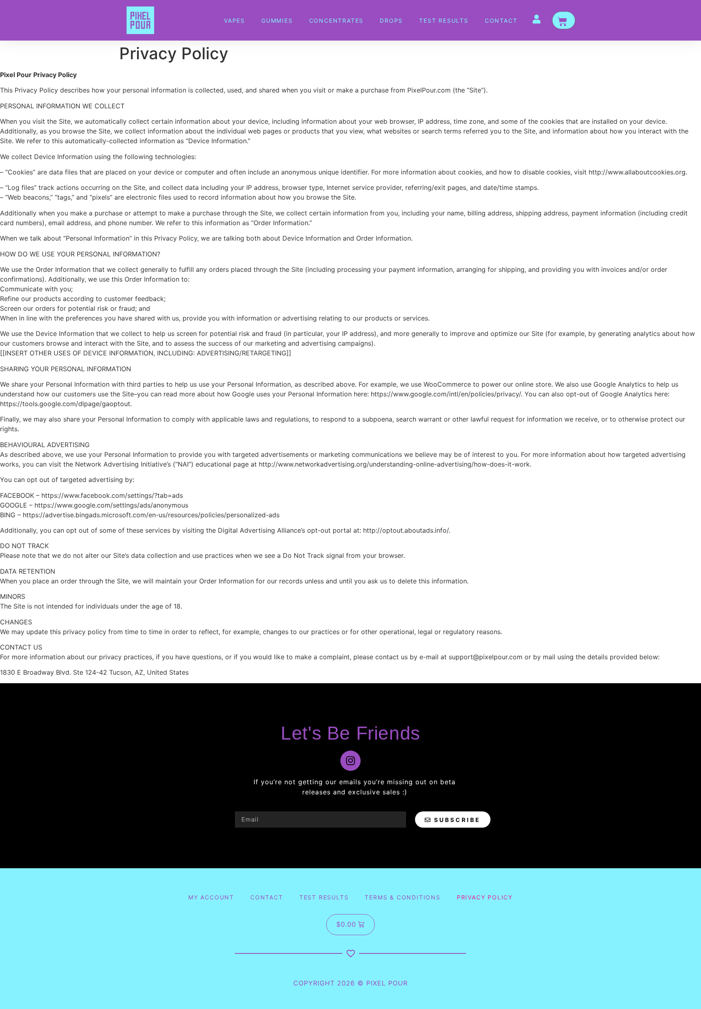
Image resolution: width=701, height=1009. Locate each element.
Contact (501, 20)
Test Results (444, 20)
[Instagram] (350, 761)
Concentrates (336, 20)
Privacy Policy (485, 897)
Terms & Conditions (402, 897)
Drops (391, 20)
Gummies (277, 20)
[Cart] (563, 20)
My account (211, 897)
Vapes (234, 20)
